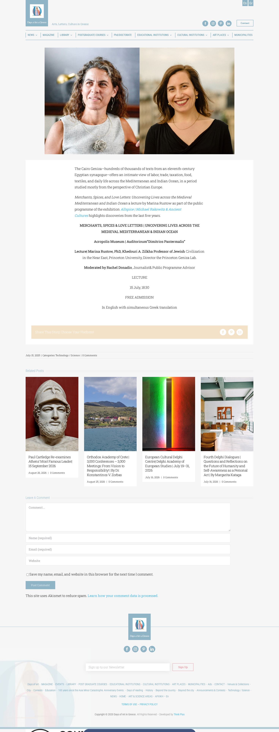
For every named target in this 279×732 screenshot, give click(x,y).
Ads (210, 684)
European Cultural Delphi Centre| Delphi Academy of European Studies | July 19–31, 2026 (167, 464)
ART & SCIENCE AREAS (140, 696)
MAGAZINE (47, 684)
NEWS (113, 696)
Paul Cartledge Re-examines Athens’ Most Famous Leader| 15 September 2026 (50, 461)
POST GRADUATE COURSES (93, 684)
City (29, 690)
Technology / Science (67, 355)
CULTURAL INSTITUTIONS (156, 684)
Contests (38, 690)
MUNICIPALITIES (196, 684)
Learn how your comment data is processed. (123, 595)
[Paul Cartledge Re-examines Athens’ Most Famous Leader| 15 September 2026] (52, 379)
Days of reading (135, 690)
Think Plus (179, 714)
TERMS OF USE (129, 704)
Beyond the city (186, 690)
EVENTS (59, 684)
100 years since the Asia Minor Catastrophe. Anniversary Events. (91, 690)
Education (50, 690)
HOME (122, 696)
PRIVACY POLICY (149, 704)
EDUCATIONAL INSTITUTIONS (125, 684)
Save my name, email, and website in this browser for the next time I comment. (91, 574)
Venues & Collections (238, 684)
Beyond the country (166, 690)
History (149, 690)
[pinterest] (221, 23)
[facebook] (205, 23)
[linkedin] (229, 23)
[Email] (240, 332)
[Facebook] (223, 332)
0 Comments (89, 355)
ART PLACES (178, 684)
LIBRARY (71, 684)
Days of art (33, 684)
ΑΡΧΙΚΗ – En (162, 696)
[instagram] (213, 23)
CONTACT (219, 684)
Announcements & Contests (211, 690)
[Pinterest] (231, 332)
